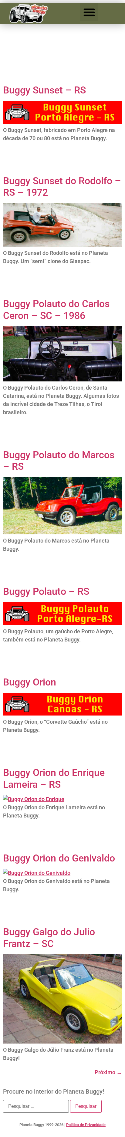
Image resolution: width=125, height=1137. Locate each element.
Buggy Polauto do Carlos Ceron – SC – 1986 (56, 309)
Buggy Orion (29, 682)
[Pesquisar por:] (36, 1106)
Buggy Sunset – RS (44, 90)
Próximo (108, 1072)
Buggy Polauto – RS (46, 591)
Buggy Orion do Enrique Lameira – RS (54, 778)
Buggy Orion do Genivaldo (59, 858)
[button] (89, 12)
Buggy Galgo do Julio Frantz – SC (49, 937)
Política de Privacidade (86, 1124)
